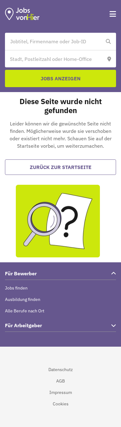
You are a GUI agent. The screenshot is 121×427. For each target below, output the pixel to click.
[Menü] (113, 14)
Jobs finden (16, 288)
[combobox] (54, 41)
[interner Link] (22, 14)
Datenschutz (60, 369)
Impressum (60, 392)
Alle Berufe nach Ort (24, 311)
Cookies (61, 404)
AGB (60, 381)
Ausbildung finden (22, 299)
